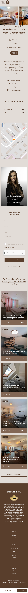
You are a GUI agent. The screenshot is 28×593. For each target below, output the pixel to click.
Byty (14, 550)
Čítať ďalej (14, 73)
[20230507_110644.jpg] (9, 15)
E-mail (6, 226)
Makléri (14, 568)
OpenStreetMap (18, 158)
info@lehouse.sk (15, 202)
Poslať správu (8, 590)
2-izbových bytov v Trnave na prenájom (14, 283)
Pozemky (14, 555)
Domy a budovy (14, 548)
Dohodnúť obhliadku (15, 80)
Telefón (6, 232)
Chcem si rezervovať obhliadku (15, 267)
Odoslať (15, 260)
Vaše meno (7, 221)
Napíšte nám (14, 571)
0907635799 (15, 199)
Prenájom (14, 537)
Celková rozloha (8, 109)
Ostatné (14, 557)
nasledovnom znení (10, 247)
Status (5, 113)
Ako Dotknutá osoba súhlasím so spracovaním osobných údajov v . (14, 245)
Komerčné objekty (14, 553)
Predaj (14, 535)
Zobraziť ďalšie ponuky (14, 474)
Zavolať (22, 590)
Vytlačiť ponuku (15, 87)
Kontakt (14, 573)
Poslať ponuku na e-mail (15, 84)
